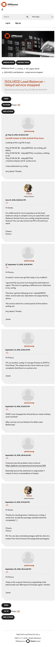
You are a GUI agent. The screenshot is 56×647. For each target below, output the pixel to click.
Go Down (6, 105)
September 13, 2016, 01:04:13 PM (17, 350)
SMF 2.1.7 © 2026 (21, 638)
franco (29, 194)
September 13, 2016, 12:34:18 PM (20, 264)
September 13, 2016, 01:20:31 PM (17, 406)
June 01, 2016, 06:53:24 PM (15, 200)
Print (6, 99)
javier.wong (29, 131)
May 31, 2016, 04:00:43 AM (18, 135)
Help (18, 634)
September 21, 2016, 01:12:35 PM (17, 502)
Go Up (6, 611)
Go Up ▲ (36, 634)
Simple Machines (35, 638)
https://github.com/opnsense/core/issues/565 (26, 466)
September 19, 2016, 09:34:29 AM (18, 455)
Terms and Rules (26, 634)
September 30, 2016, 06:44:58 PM (18, 569)
